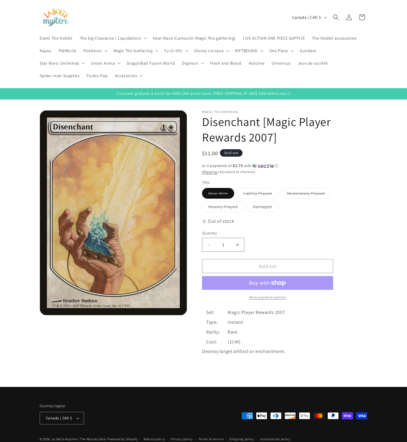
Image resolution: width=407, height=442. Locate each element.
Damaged (265, 208)
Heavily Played (226, 208)
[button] (112, 38)
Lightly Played (260, 194)
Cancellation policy (275, 439)
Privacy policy (182, 439)
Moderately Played (309, 194)
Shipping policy (241, 439)
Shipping (209, 171)
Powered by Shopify (122, 439)
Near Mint (221, 194)
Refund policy (154, 439)
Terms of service (210, 439)
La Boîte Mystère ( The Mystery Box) (79, 439)
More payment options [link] (267, 297)
